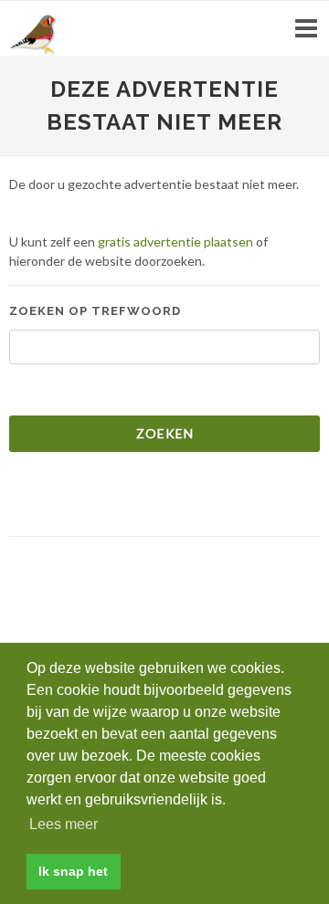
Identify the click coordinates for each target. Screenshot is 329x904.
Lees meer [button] (63, 824)
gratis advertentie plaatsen (175, 241)
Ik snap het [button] (73, 871)
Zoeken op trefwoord (95, 311)
